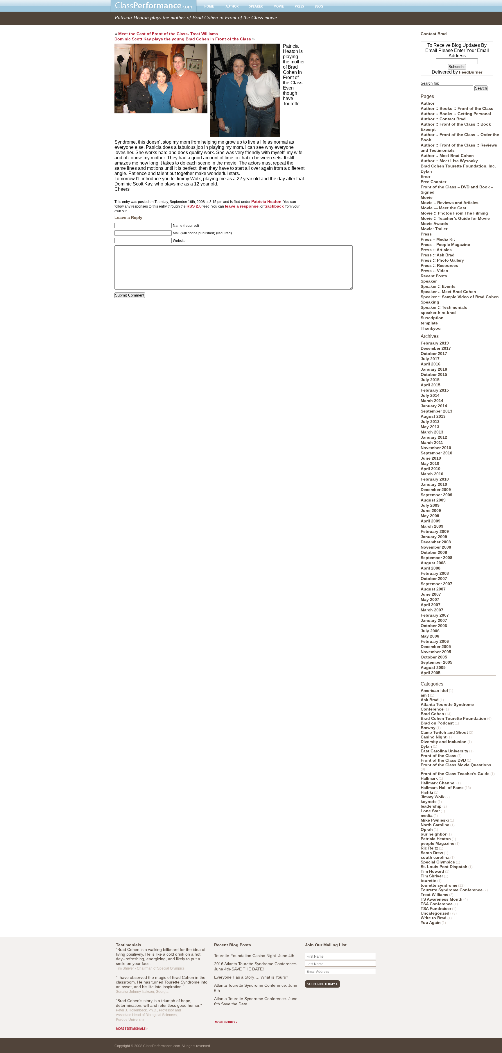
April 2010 (430, 468)
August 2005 (433, 667)
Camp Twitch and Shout (444, 732)
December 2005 (436, 646)
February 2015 (435, 390)
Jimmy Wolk (432, 797)
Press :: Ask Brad (438, 255)
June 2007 (431, 594)
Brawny (428, 727)
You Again (431, 922)
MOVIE (279, 6)
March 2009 (432, 526)
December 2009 (436, 489)
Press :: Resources (439, 265)
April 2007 (430, 604)
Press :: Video (434, 270)
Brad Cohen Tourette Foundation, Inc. (458, 166)
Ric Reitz (429, 848)
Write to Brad (434, 917)
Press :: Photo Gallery (442, 260)
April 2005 (430, 672)
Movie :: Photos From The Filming (454, 213)
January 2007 (434, 620)
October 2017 (434, 353)
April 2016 (430, 364)
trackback (274, 206)
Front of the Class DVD (443, 760)
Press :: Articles (436, 249)
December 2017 (436, 348)
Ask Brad (430, 699)
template (429, 323)
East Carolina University (444, 751)
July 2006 (430, 631)
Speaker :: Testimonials (444, 307)
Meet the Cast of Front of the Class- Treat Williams (168, 33)
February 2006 (435, 641)
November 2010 (436, 447)
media (427, 815)
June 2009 (431, 510)
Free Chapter (433, 181)
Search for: (430, 83)
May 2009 (430, 515)
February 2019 (435, 343)
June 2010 (431, 458)
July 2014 (430, 395)
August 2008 (433, 563)
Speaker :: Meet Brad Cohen (448, 291)
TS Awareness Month (441, 899)
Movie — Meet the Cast (443, 208)
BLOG (319, 6)
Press (426, 234)
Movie (427, 197)
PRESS (299, 6)
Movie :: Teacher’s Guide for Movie (455, 218)
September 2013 (436, 411)
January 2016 (434, 369)
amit (425, 695)
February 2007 (435, 615)
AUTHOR (232, 6)
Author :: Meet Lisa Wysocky (449, 160)
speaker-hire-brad (438, 312)
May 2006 (430, 636)
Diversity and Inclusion (444, 741)
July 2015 (430, 379)
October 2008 (434, 552)
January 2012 (434, 437)
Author (427, 103)
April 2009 (430, 521)
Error (425, 176)
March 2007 (432, 610)
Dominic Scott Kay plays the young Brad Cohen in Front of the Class (182, 39)
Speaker (429, 281)
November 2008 (436, 547)
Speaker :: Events (438, 286)
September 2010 (436, 453)
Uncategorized (435, 913)
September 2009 (436, 494)
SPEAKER (256, 6)
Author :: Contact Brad (443, 119)
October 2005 (434, 657)
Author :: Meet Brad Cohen (447, 155)
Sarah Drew (432, 852)
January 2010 (434, 484)
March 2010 (432, 474)
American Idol (434, 690)
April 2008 (430, 568)
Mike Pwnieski (435, 820)
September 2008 (436, 557)
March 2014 (432, 400)
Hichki (427, 792)
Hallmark (429, 778)
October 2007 (434, 578)
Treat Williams (434, 894)
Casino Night (434, 737)
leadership (431, 806)
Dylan (426, 171)
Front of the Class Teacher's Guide (455, 773)
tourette (428, 880)
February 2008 (435, 573)
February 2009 (435, 531)
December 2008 (436, 542)
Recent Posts (434, 276)
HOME (209, 6)
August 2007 (433, 589)
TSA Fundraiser (436, 908)
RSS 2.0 (194, 206)
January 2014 (434, 406)
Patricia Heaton (266, 201)
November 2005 (436, 651)
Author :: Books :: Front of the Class (457, 108)
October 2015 (434, 374)
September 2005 (436, 662)
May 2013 (430, 426)
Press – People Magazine (445, 244)
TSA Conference (437, 904)
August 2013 (433, 416)
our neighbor (434, 834)
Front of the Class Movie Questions (456, 765)
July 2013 (430, 421)
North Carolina (435, 824)
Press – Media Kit (438, 239)
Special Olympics (438, 862)
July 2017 (430, 358)
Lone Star (430, 811)
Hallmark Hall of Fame (442, 787)
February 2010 (435, 479)
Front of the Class (438, 755)
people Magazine (437, 843)
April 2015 (430, 385)
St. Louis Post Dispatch (444, 866)
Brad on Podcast (437, 723)
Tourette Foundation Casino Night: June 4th (254, 955)
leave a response (242, 206)
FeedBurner (470, 72)
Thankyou (431, 328)
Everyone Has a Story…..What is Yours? (251, 977)
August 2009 (433, 500)
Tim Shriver (432, 876)
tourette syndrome (439, 885)
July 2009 (430, 505)
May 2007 (430, 599)
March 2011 (432, 442)
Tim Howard (432, 871)
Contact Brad (434, 33)
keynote (429, 801)
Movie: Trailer (434, 228)
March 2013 (432, 432)
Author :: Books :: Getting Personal (456, 113)
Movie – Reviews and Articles (449, 202)
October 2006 (434, 625)
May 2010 (430, 463)
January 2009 (434, 536)
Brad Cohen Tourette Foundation (453, 718)
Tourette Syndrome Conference (452, 890)
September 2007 (436, 583)
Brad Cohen (432, 713)
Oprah (427, 829)
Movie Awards (434, 223)
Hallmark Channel (438, 783)
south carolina (435, 857)
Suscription (432, 317)
